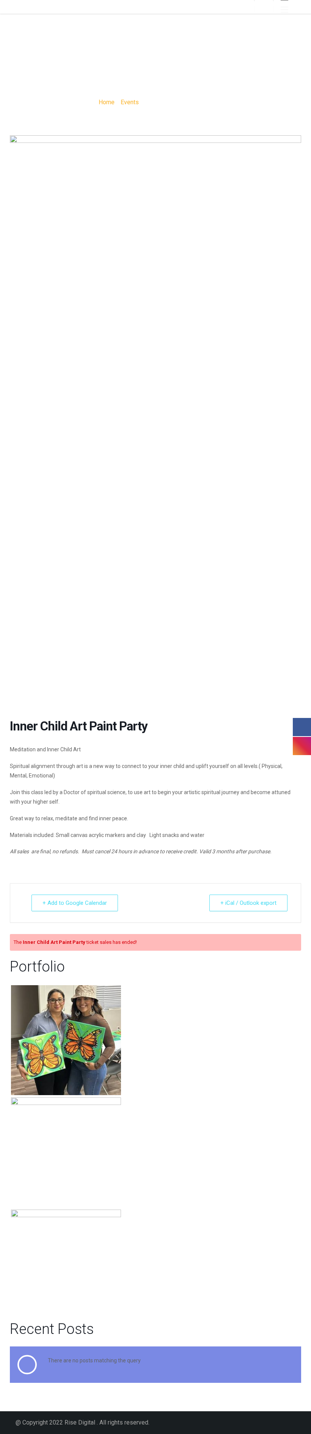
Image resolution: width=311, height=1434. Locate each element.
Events (130, 102)
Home (107, 102)
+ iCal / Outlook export (248, 903)
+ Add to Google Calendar (74, 903)
